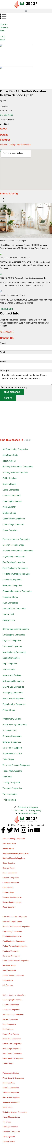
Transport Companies (12, 788)
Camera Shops (9, 484)
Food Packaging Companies (15, 568)
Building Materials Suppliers (15, 472)
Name (3, 343)
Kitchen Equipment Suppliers (16, 629)
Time (2, 31)
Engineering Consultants (14, 556)
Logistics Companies (12, 641)
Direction (4, 25)
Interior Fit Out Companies (14, 609)
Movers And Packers (12, 675)
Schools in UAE (10, 730)
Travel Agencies (10, 794)
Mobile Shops (9, 669)
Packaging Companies (13, 693)
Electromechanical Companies (16, 539)
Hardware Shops (10, 597)
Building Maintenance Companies (18, 467)
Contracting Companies (13, 524)
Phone (3, 361)
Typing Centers (9, 800)
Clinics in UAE (9, 507)
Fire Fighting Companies (14, 562)
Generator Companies (12, 585)
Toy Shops (7, 777)
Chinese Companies (12, 496)
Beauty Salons (9, 461)
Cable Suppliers (10, 478)
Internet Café (8, 614)
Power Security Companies (15, 725)
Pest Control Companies (13, 698)
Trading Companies (11, 782)
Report (8, 398)
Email (2, 40)
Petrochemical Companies (14, 704)
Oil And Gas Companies (13, 687)
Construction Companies (14, 519)
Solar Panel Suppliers (12, 748)
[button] (26, 11)
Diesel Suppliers (10, 530)
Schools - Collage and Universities (15, 145)
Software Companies (12, 742)
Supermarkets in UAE (12, 754)
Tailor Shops (8, 759)
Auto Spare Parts (10, 455)
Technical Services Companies (16, 765)
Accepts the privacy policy (14, 387)
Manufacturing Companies (14, 652)
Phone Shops (9, 710)
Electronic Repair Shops (13, 545)
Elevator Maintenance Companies (18, 551)
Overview (4, 28)
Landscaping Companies (14, 635)
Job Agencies (9, 620)
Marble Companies (11, 658)
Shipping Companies (12, 736)
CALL (2, 37)
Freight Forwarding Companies (16, 574)
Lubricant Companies (12, 646)
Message (4, 370)
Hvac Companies (10, 603)
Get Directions (6, 115)
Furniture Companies (12, 580)
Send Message (12, 392)
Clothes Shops (9, 513)
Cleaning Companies (12, 501)
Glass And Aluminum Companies (17, 591)
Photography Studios (12, 719)
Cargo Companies (11, 490)
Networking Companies (13, 681)
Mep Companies (10, 664)
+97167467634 (7, 332)
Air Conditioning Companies (15, 449)
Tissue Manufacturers (12, 771)
